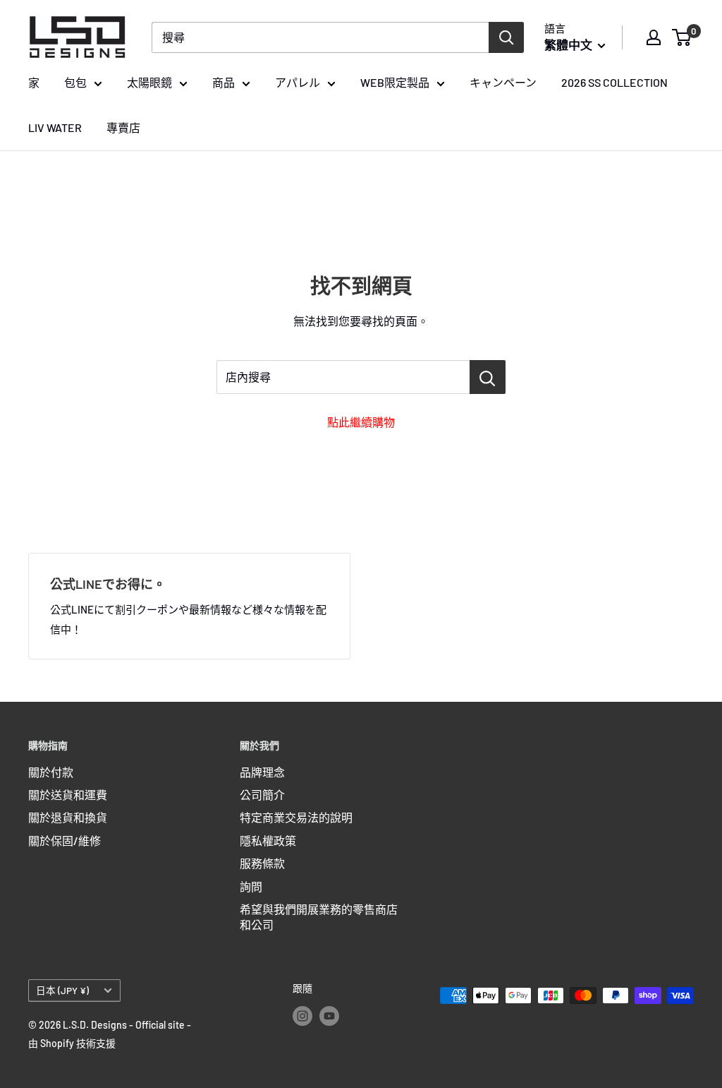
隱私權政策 (268, 840)
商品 (223, 82)
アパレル (297, 82)
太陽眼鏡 (149, 82)
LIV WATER (55, 127)
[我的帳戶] (654, 37)
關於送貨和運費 (67, 794)
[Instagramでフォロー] (302, 1015)
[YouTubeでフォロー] (329, 1015)
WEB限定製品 (394, 82)
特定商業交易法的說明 (296, 817)
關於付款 (50, 772)
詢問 (251, 886)
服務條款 (262, 863)
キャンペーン (503, 82)
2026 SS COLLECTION (614, 82)
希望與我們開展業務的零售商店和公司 (319, 916)
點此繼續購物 (361, 422)
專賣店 (123, 127)
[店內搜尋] (488, 377)
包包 (75, 82)
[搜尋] (506, 37)
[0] (682, 37)
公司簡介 (262, 794)
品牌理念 (262, 772)
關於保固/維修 (64, 840)
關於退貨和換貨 (67, 817)
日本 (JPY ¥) (62, 990)
